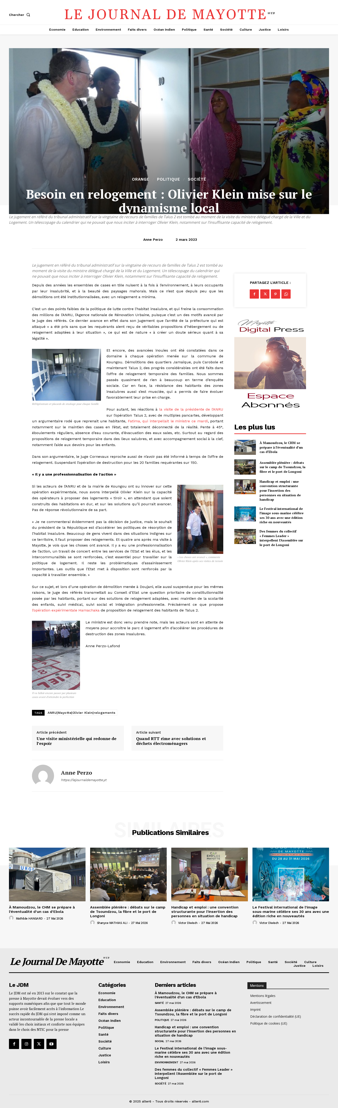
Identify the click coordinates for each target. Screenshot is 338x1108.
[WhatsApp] (286, 294)
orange (140, 179)
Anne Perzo (153, 240)
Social (159, 1041)
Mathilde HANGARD (29, 918)
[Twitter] (264, 294)
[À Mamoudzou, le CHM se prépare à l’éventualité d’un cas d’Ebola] (245, 447)
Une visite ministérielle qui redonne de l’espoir (76, 741)
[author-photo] (12, 918)
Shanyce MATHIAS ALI (112, 923)
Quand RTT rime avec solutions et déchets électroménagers (171, 741)
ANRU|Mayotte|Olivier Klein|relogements (81, 712)
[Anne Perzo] (43, 776)
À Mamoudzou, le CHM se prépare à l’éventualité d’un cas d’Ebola (281, 447)
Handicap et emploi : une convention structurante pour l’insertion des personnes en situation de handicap (280, 490)
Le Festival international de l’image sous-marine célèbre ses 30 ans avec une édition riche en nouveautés (282, 515)
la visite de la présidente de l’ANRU (191, 409)
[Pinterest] (275, 294)
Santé (159, 1003)
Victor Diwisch (188, 923)
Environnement (166, 1062)
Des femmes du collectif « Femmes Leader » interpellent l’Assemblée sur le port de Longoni (281, 538)
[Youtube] (51, 1044)
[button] (20, 15)
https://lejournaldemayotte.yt (83, 780)
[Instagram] (26, 1044)
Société (197, 179)
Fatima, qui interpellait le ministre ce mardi (168, 421)
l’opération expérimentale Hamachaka (66, 610)
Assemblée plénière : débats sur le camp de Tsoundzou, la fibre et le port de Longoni (282, 467)
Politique (168, 179)
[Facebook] (254, 294)
